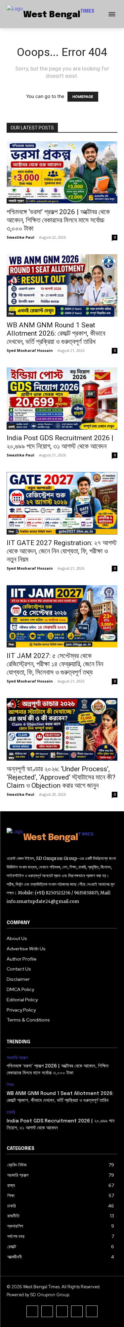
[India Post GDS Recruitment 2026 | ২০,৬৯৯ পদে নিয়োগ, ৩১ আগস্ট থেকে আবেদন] (62, 398)
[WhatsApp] (32, 1311)
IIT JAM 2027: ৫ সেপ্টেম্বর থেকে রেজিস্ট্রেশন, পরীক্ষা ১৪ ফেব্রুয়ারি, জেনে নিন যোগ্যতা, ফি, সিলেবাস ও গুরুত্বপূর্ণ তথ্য (55, 664)
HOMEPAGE (82, 96)
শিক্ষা (11, 313)
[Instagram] (62, 1311)
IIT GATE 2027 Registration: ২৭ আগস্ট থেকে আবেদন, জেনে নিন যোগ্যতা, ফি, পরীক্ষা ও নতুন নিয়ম (62, 551)
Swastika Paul (20, 237)
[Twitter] (77, 1311)
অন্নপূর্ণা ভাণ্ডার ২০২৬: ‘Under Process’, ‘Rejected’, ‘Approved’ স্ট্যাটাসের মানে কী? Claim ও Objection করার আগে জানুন (61, 777)
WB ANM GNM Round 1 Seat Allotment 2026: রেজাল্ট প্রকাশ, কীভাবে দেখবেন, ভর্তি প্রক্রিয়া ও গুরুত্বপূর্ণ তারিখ (56, 333)
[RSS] (92, 1311)
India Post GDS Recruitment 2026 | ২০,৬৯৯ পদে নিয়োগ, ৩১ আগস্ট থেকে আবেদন (60, 442)
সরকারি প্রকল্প (16, 200)
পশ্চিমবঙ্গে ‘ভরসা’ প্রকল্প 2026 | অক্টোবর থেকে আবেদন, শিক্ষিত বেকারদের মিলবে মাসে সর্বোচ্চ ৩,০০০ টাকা (58, 220)
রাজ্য (11, 757)
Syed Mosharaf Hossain (30, 350)
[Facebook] (47, 1311)
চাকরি (12, 426)
